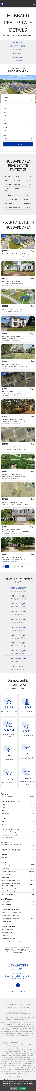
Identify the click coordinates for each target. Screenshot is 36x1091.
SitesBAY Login (24, 1007)
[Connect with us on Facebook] (18, 985)
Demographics (18, 57)
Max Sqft (5, 135)
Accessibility (18, 1004)
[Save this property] (32, 236)
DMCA (28, 1004)
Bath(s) (5, 120)
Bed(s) (4, 112)
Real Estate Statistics (18, 46)
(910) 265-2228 (18, 973)
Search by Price (18, 53)
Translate (30, 1080)
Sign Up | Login (18, 991)
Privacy (8, 1004)
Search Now (18, 144)
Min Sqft (5, 127)
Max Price (5, 105)
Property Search (18, 42)
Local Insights (18, 61)
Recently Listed (18, 50)
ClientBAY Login (11, 1007)
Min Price (5, 97)
